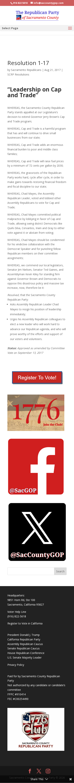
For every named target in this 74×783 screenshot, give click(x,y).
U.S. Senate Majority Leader (24, 657)
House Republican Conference (25, 653)
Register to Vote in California (25, 623)
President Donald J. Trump (23, 635)
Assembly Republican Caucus (25, 644)
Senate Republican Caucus (23, 648)
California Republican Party (23, 639)
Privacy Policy (15, 665)
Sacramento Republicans (26, 70)
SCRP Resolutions (18, 74)
